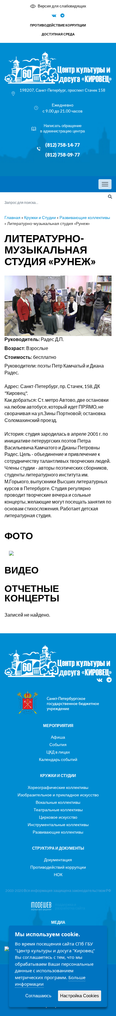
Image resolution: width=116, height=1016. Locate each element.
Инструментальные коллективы (58, 824)
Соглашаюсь (38, 995)
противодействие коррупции (58, 25)
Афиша (58, 737)
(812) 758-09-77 (62, 155)
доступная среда (58, 34)
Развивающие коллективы (84, 217)
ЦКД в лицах (58, 751)
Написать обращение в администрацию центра (62, 128)
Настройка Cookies (79, 995)
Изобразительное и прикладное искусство (58, 794)
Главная (12, 217)
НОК (58, 874)
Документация (58, 859)
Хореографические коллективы (58, 787)
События (58, 744)
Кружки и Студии (40, 217)
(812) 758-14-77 (62, 145)
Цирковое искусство (58, 817)
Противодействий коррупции (58, 867)
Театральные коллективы (58, 809)
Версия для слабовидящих (62, 6)
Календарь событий (58, 759)
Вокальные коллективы (58, 802)
